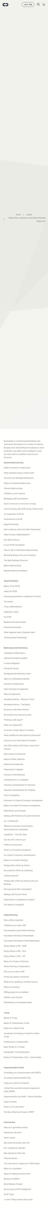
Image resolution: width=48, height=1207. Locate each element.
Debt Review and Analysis (15, 811)
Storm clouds (9, 1138)
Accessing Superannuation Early (17, 1078)
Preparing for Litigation (13, 769)
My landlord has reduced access (17, 715)
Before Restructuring (12, 565)
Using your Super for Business (16, 1083)
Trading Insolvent (11, 876)
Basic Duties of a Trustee (14, 1047)
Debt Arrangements (12, 694)
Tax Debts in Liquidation (14, 904)
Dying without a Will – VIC (14, 956)
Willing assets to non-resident (16, 992)
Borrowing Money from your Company (20, 555)
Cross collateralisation (13, 606)
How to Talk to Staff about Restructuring (21, 550)
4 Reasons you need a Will (15, 925)
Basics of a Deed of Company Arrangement (22, 805)
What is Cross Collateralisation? (17, 534)
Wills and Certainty (12, 987)
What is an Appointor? (13, 725)
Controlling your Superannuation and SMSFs (22, 1072)
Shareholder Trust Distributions (17, 1052)
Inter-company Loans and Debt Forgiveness (22, 529)
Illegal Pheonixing (11, 524)
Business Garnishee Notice (15, 622)
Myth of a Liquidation (13, 1168)
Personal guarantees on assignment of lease (22, 596)
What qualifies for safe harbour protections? (22, 735)
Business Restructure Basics (15, 570)
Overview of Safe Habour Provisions (19, 730)
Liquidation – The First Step (15, 834)
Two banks (8, 601)
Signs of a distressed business (16, 679)
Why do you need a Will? (14, 971)
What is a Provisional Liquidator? (17, 850)
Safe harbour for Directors (15, 754)
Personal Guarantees (12, 627)
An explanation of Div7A (14, 514)
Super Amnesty (10, 1102)
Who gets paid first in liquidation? (18, 889)
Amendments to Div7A (13, 519)
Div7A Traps (9, 1194)
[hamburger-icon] (44, 4)
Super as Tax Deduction (14, 1107)
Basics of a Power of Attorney (16, 961)
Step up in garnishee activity (16, 1127)
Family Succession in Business (16, 977)
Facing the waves (11, 668)
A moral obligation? (12, 663)
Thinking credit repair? (13, 720)
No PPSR (7, 617)
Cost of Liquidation (12, 795)
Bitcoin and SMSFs (12, 1179)
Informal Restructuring (13, 488)
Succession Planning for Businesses (19, 935)
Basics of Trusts (10, 1018)
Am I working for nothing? (14, 1148)
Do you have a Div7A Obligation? (17, 1189)
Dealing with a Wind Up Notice (16, 865)
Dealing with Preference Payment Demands (22, 816)
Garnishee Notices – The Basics (17, 704)
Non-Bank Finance (11, 540)
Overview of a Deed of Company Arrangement (23, 800)
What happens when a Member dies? (19, 632)
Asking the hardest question (15, 658)
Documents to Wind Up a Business (18, 870)
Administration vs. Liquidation (16, 780)
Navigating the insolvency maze (17, 673)
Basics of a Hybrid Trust (14, 1028)
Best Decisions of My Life (14, 1153)
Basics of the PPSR (12, 586)
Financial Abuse (10, 1158)
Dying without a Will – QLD (15, 951)
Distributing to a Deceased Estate (18, 1002)
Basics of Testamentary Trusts (16, 1023)
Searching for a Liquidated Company (19, 899)
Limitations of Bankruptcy (14, 653)
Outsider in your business (14, 493)
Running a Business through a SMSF (19, 1112)
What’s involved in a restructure (17, 468)
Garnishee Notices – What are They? (19, 699)
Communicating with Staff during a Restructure (23, 509)
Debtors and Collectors (13, 764)
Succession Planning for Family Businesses (21, 940)
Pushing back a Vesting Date (16, 1042)
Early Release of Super (13, 1184)
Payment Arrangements (14, 684)
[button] (37, 4)
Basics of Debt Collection (14, 759)
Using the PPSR (10, 591)
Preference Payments (13, 845)
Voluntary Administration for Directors (19, 785)
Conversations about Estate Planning (19, 930)
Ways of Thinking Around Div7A (17, 1174)
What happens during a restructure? (19, 473)
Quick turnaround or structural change (20, 504)
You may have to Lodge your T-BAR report (22, 1163)
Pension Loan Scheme (13, 997)
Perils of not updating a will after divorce (21, 982)
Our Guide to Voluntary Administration (19, 855)
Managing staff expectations (16, 498)
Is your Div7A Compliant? (14, 545)
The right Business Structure (16, 560)
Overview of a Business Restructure (19, 478)
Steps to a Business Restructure (17, 483)
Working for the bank (13, 1132)
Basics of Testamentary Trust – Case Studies (22, 1057)
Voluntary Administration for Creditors (19, 790)
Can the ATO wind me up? (15, 840)
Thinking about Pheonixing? (15, 637)
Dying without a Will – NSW (15, 946)
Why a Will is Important (13, 920)
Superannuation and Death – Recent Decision (23, 1096)
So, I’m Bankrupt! (11, 821)
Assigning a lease (11, 612)
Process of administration (14, 775)
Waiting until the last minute (15, 894)
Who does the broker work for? (17, 1143)
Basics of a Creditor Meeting (16, 860)
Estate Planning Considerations (17, 966)
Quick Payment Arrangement (16, 689)
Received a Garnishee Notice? (16, 709)
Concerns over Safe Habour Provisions (20, 740)
